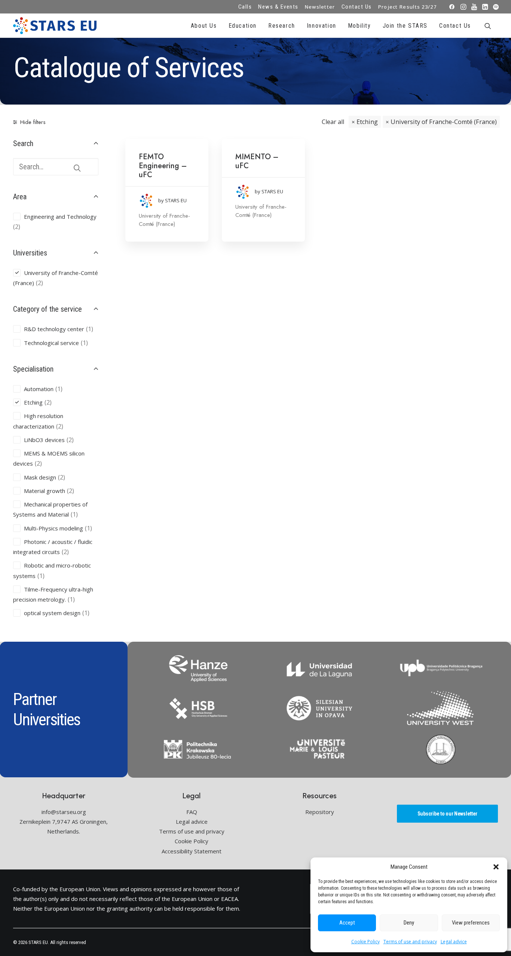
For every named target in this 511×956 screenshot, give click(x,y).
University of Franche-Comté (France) (444, 122)
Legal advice (454, 941)
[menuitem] (245, 6)
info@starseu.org (64, 812)
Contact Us (357, 6)
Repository (319, 812)
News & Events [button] (278, 6)
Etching (367, 122)
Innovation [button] (321, 25)
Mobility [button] (359, 25)
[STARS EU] (55, 25)
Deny (409, 922)
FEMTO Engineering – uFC (163, 165)
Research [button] (281, 25)
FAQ (191, 812)
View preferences (471, 922)
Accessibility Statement (191, 851)
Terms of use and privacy (410, 941)
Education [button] (243, 25)
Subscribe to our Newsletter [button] (447, 814)
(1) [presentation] (89, 329)
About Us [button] (204, 25)
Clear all (333, 122)
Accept (347, 922)
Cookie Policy (365, 941)
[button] (496, 867)
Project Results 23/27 (407, 6)
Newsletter (320, 6)
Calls (245, 6)
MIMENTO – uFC (256, 161)
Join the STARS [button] (405, 25)
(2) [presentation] (16, 227)
